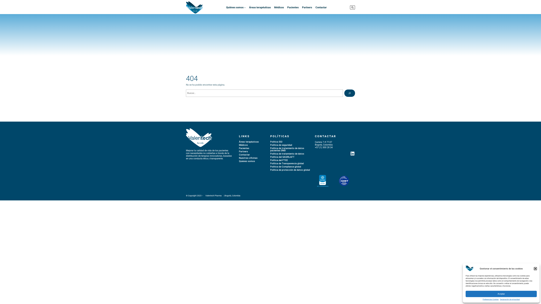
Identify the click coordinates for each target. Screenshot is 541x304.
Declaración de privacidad (510, 299)
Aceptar (501, 294)
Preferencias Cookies (491, 299)
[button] (535, 268)
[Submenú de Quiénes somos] (245, 7)
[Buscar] (349, 93)
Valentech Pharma (213, 196)
